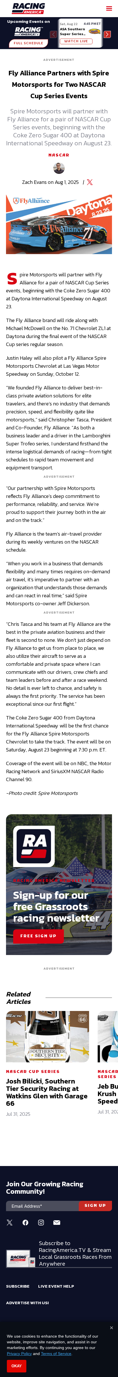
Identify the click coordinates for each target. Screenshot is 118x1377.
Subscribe (18, 1286)
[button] (107, 34)
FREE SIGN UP (38, 936)
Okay (16, 1366)
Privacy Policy (19, 1353)
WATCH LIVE (76, 41)
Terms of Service (56, 1353)
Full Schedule (28, 43)
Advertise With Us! (27, 1302)
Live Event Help (56, 1286)
